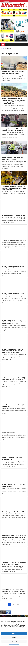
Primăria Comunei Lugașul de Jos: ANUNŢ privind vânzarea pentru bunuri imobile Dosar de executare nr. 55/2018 (13, 350)
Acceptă (14, 633)
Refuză (14, 637)
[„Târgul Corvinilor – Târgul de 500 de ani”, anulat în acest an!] (14, 479)
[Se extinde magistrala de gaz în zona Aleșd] (14, 235)
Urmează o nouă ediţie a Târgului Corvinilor (14, 215)
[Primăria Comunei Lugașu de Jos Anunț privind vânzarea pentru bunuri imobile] (14, 261)
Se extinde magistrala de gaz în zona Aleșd (14, 240)
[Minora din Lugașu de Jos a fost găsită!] (14, 506)
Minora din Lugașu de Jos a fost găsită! (13, 512)
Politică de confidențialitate (14, 644)
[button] (26, 619)
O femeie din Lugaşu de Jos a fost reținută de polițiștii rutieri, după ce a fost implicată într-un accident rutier (14, 188)
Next (18, 604)
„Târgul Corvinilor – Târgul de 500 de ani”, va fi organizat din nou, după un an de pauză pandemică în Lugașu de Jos (14, 322)
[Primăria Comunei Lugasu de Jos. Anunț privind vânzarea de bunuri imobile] (14, 288)
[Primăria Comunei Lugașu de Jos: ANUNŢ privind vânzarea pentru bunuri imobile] (14, 373)
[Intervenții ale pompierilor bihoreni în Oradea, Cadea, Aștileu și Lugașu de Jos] (14, 124)
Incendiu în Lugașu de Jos (9, 432)
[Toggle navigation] (7, 44)
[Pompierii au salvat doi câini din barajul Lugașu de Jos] (14, 400)
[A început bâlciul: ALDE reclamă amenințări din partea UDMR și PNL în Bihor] (14, 557)
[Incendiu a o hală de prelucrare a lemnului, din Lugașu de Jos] (14, 452)
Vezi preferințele (14, 641)
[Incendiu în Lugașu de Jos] (14, 427)
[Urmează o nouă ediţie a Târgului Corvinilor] (14, 210)
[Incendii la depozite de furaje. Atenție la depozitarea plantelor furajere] (14, 66)
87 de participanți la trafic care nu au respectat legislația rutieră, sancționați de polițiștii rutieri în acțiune (13, 157)
